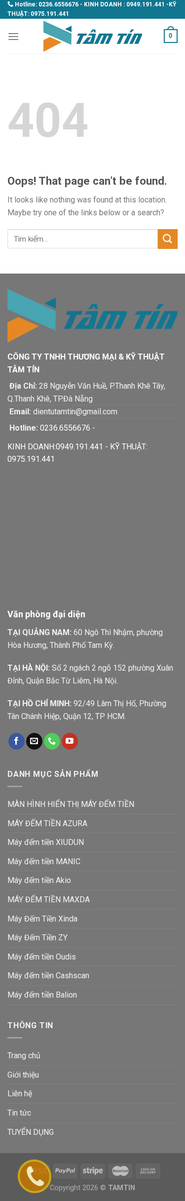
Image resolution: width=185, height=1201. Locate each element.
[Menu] (13, 36)
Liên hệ (19, 1093)
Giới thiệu (23, 1075)
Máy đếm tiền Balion (42, 995)
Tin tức (19, 1113)
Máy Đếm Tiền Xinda (42, 918)
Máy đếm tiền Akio (39, 880)
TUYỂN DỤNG (30, 1132)
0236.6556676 (58, 4)
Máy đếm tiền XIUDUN (45, 842)
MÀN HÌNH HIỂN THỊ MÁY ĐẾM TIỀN (70, 804)
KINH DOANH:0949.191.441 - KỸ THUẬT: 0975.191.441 (77, 453)
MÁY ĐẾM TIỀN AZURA (47, 823)
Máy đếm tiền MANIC (43, 861)
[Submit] (168, 238)
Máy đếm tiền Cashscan (48, 975)
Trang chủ (23, 1055)
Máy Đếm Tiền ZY (37, 937)
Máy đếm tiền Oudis (41, 956)
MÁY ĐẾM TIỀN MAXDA (48, 899)
